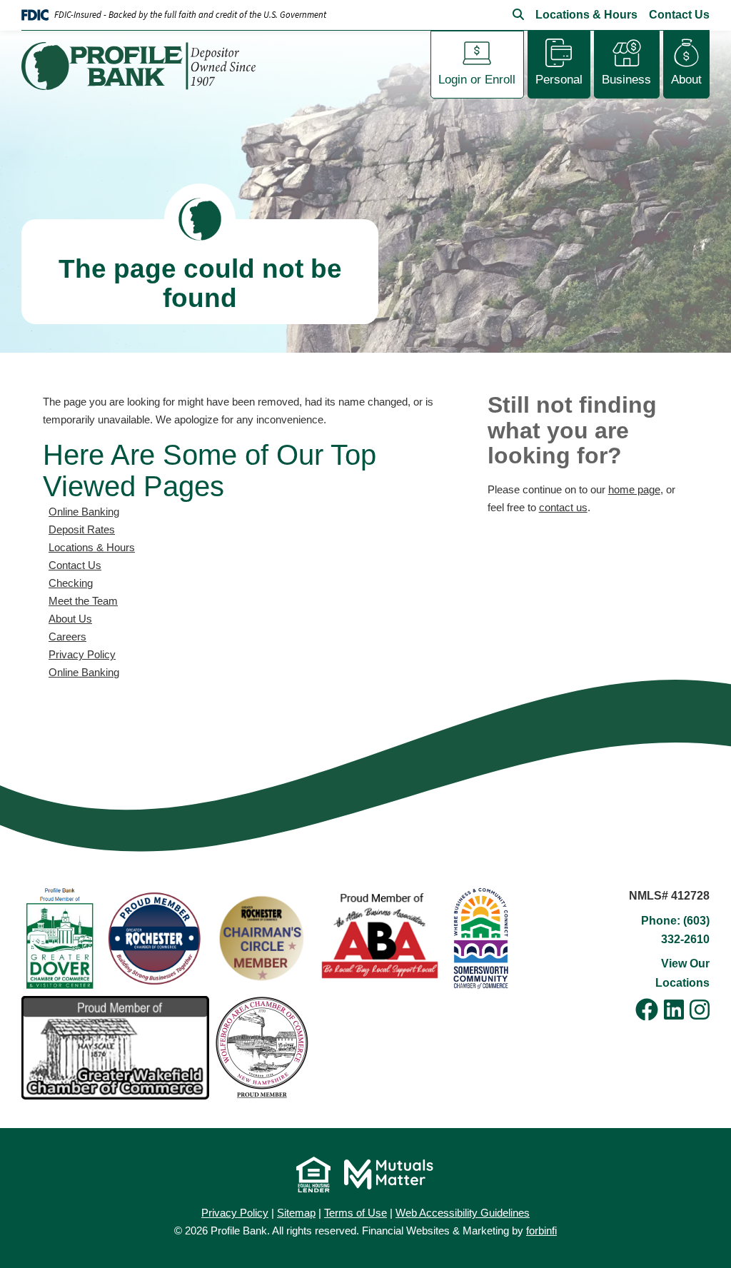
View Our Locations (682, 972)
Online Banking (84, 511)
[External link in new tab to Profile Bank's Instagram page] (700, 1011)
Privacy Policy (82, 654)
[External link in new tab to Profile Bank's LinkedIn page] (674, 1011)
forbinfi (541, 1230)
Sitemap (296, 1213)
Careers (67, 636)
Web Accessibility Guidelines (462, 1213)
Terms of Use (355, 1213)
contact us (563, 507)
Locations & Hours (586, 15)
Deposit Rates (82, 529)
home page (634, 489)
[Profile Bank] (144, 66)
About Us (70, 619)
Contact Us (679, 15)
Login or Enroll (476, 79)
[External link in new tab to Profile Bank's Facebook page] (646, 1011)
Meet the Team (83, 601)
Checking (71, 583)
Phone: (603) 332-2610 (675, 930)
